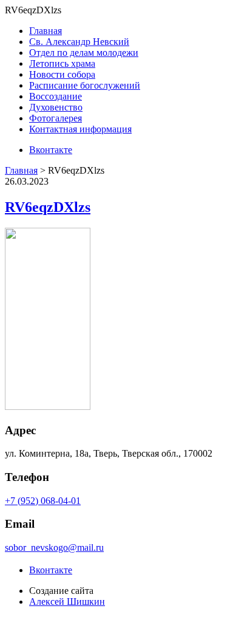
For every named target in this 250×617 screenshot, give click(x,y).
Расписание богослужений (84, 85)
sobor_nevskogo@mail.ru (54, 547)
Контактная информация (80, 129)
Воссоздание (55, 96)
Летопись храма (62, 63)
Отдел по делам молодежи (83, 52)
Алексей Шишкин (67, 601)
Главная (45, 31)
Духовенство (56, 107)
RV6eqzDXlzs (47, 207)
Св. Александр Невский (79, 41)
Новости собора (62, 74)
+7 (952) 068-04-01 (43, 501)
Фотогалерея (55, 118)
